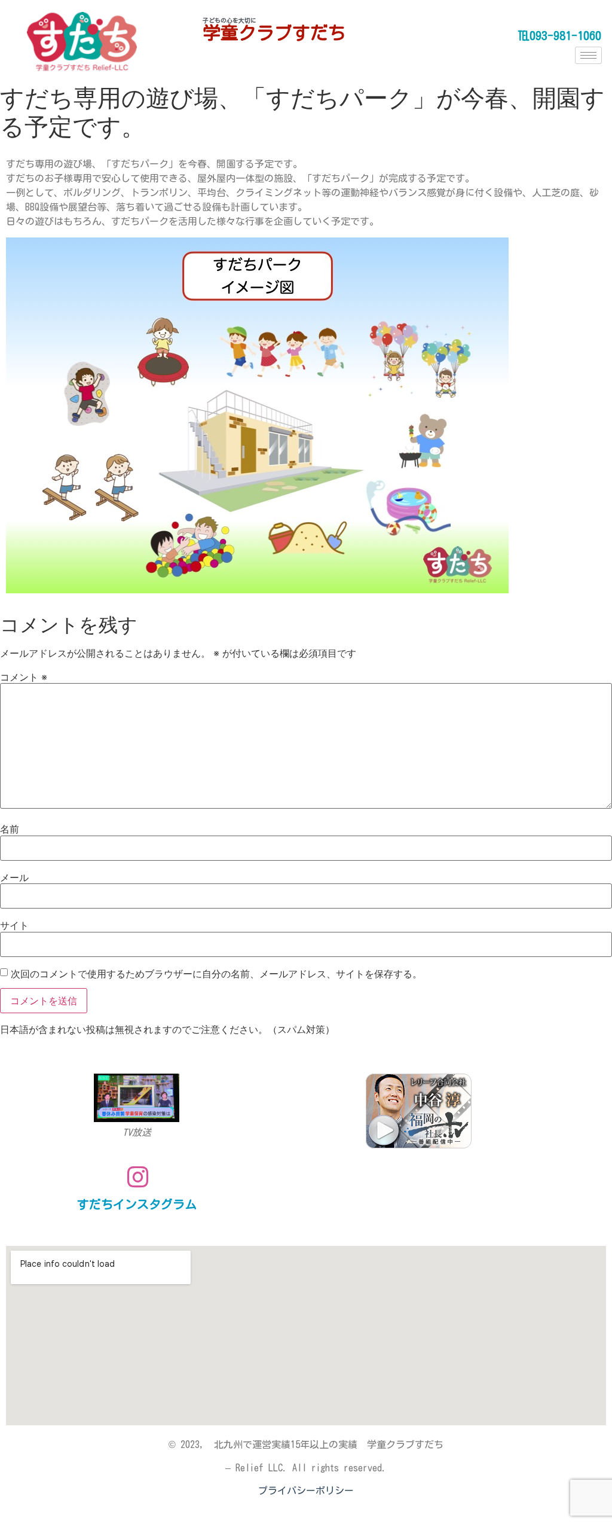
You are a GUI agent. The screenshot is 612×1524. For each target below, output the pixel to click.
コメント (23, 677)
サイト (14, 925)
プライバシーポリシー (306, 1490)
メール (14, 877)
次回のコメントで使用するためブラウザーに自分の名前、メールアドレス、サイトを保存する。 (216, 974)
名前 (9, 829)
